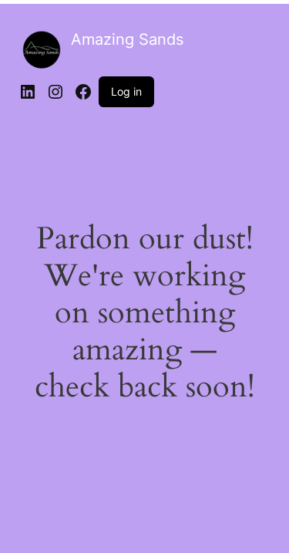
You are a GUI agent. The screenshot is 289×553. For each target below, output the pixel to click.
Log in (126, 91)
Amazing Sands (127, 39)
